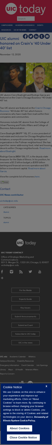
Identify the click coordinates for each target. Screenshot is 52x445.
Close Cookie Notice (23, 437)
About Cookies (20, 428)
